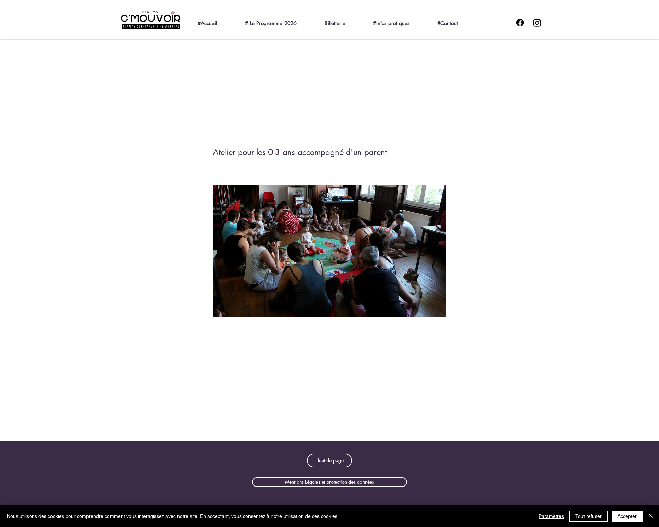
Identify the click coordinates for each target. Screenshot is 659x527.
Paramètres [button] (551, 516)
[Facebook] (520, 22)
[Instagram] (537, 22)
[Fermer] (651, 516)
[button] (280, 20)
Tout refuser (588, 516)
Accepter (627, 516)
